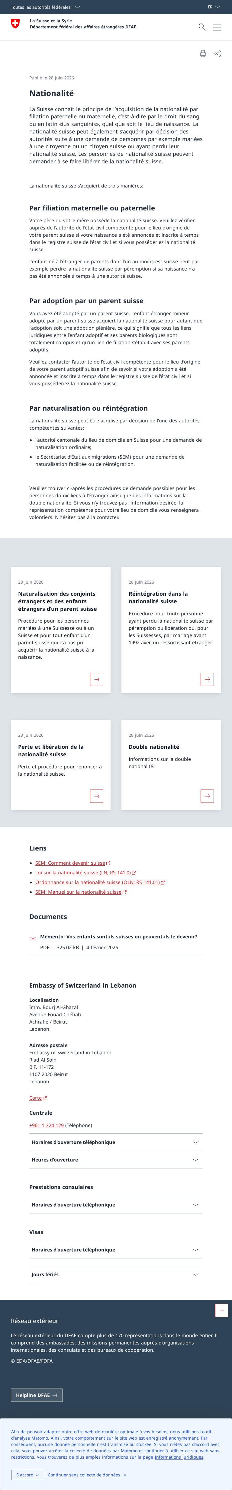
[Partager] (217, 53)
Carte (35, 1097)
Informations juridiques (179, 1457)
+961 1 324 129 (46, 1125)
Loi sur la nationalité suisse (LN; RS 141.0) (83, 872)
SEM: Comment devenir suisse (70, 863)
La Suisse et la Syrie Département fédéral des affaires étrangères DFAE (83, 23)
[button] (221, 1310)
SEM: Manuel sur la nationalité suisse (78, 892)
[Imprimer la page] (203, 53)
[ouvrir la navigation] (217, 27)
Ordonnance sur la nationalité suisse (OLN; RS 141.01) (97, 882)
